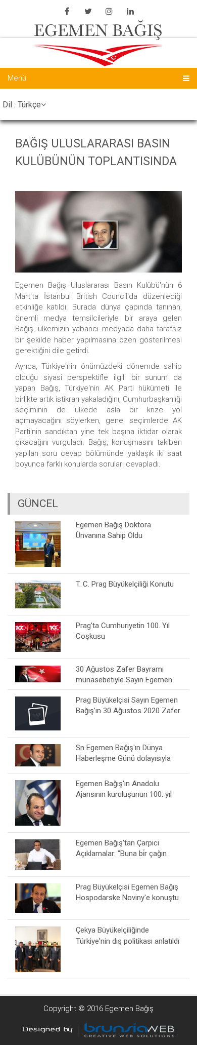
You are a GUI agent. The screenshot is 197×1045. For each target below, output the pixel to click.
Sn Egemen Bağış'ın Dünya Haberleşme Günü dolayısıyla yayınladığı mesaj (123, 753)
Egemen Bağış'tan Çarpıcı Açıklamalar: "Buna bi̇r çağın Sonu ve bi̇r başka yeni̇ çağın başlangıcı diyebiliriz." (122, 848)
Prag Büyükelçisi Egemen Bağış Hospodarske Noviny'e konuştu (127, 892)
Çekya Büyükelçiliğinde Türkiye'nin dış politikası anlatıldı (127, 935)
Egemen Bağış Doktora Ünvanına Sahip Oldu (113, 530)
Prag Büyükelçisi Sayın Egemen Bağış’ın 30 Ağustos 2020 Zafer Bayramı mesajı (128, 705)
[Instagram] (109, 11)
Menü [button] (17, 78)
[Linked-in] (130, 11)
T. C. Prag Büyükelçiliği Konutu (125, 584)
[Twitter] (88, 11)
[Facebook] (67, 11)
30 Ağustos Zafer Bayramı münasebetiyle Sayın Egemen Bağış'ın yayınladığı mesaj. (124, 674)
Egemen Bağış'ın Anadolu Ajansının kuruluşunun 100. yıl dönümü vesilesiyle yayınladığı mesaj (125, 789)
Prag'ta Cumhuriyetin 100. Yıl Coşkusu (123, 631)
